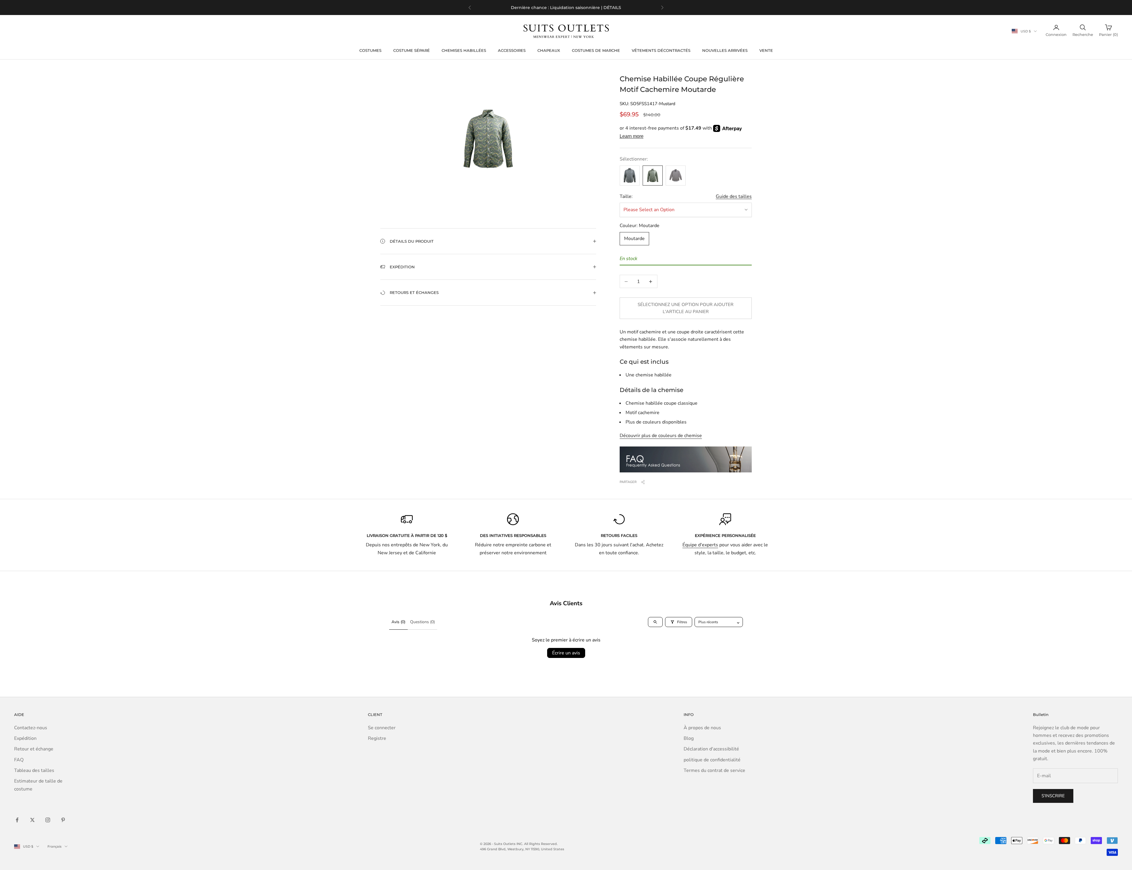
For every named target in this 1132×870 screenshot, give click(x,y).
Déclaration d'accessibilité (711, 749)
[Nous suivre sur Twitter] (32, 820)
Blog (689, 738)
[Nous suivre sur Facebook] (17, 820)
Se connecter (382, 728)
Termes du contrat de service (714, 770)
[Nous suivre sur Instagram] (48, 820)
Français (54, 846)
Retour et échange (33, 749)
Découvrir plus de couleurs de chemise (661, 435)
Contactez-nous (30, 728)
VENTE (766, 50)
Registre (377, 738)
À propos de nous (702, 728)
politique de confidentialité (712, 760)
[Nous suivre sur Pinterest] (63, 820)
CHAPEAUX (548, 50)
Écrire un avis (566, 653)
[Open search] (655, 622)
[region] (566, 7)
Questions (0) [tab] (422, 622)
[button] (488, 241)
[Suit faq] (686, 459)
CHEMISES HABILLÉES (464, 50)
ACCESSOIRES (512, 50)
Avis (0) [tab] (398, 622)
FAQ (19, 760)
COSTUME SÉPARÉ (411, 50)
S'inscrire (1053, 796)
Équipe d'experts (700, 545)
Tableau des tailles (34, 770)
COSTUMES (370, 50)
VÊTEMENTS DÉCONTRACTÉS (661, 50)
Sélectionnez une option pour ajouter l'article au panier (685, 308)
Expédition (25, 738)
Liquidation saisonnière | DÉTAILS (585, 7)
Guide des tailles (734, 196)
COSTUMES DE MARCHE (596, 50)
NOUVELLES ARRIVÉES (725, 50)
